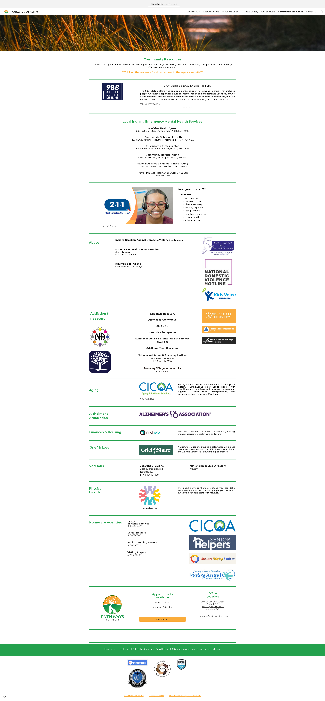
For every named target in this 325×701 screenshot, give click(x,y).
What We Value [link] (211, 12)
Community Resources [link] (290, 12)
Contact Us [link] (311, 12)
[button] (322, 12)
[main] (162, 64)
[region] (162, 4)
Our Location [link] (268, 12)
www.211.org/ (109, 226)
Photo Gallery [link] (251, 12)
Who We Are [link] (193, 12)
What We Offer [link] (230, 12)
